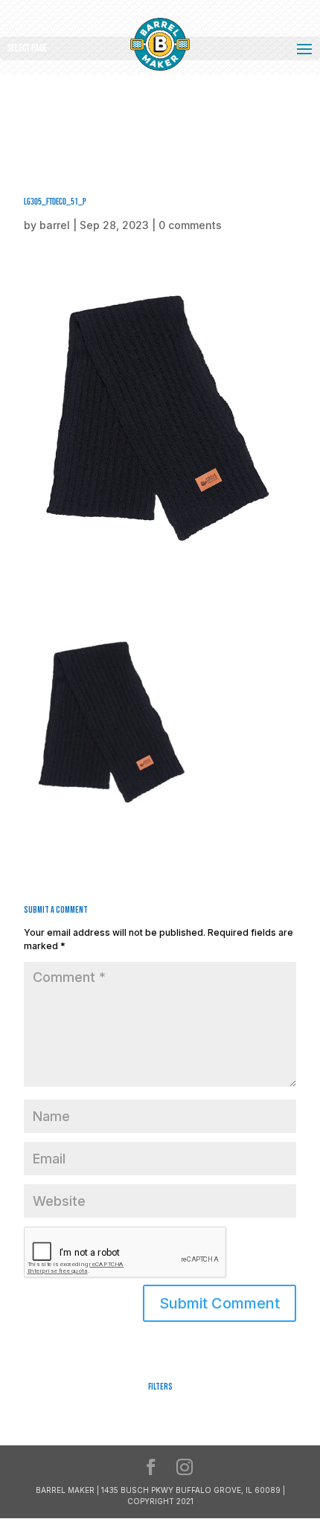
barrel (54, 225)
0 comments (190, 225)
